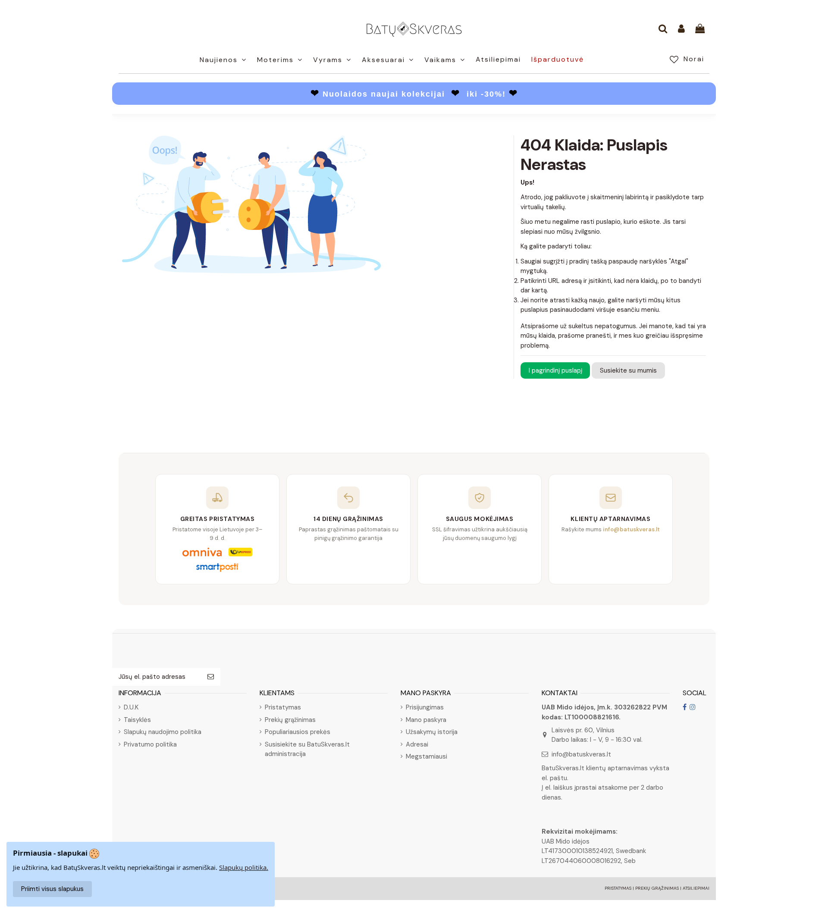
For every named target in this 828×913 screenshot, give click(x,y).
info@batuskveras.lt (581, 754)
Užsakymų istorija (432, 732)
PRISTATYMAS (618, 888)
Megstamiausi (426, 756)
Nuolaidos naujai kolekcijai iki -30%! (414, 94)
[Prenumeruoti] (210, 677)
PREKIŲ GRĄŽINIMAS (657, 888)
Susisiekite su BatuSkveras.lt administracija (307, 749)
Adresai (417, 744)
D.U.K (131, 707)
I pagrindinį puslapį (555, 370)
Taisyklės (137, 719)
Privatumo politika (150, 744)
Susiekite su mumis (628, 370)
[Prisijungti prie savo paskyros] (681, 29)
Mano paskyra (426, 719)
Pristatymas (283, 707)
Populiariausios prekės (297, 732)
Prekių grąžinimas (290, 719)
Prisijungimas (425, 707)
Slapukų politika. (243, 867)
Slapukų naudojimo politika (162, 732)
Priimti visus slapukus (52, 889)
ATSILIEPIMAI (696, 888)
